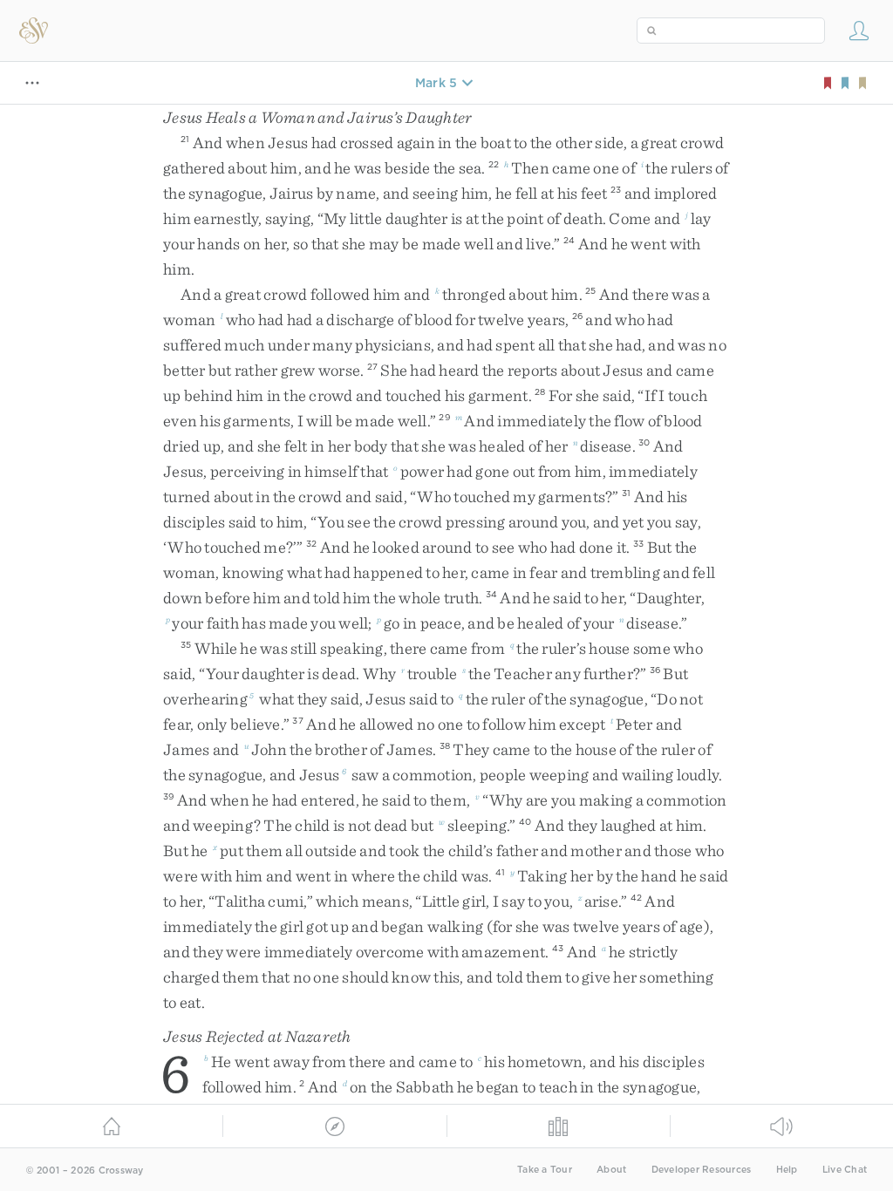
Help (787, 1169)
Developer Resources (701, 1169)
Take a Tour (544, 1169)
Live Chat (844, 1169)
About (611, 1169)
